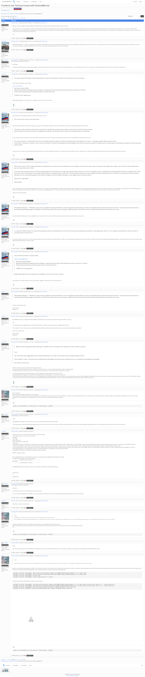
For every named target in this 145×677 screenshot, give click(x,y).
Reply (28, 38)
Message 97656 (14, 162)
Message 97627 (14, 41)
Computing (25, 1)
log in (15, 16)
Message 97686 (14, 555)
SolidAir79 (4, 431)
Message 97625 (43, 22)
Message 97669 (14, 316)
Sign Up (135, 1)
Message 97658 (14, 227)
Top (142, 665)
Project (18, 1)
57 (8, 18)
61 (15, 18)
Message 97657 (14, 203)
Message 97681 (14, 431)
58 (10, 18)
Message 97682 (14, 483)
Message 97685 (14, 542)
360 (22, 18)
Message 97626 (14, 22)
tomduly (3, 23)
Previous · (3, 18)
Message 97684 (14, 511)
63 (18, 18)
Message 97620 (44, 112)
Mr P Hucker (4, 112)
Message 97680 (14, 414)
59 (12, 18)
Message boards (5, 13)
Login (140, 1)
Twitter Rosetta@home (17, 86)
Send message (5, 25)
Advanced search (5, 10)
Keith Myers (4, 41)
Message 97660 (14, 251)
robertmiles (5, 60)
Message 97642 (14, 74)
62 (17, 18)
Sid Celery (4, 74)
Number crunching (14, 13)
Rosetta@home (6, 1)
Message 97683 (14, 500)
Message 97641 (14, 60)
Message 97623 (44, 74)
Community (33, 1)
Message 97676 (14, 390)
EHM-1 (3, 390)
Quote (31, 38)
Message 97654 (14, 112)
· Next (24, 18)
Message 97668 (14, 291)
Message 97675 (14, 342)
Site (40, 1)
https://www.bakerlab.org (72, 675)
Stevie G (3, 291)
